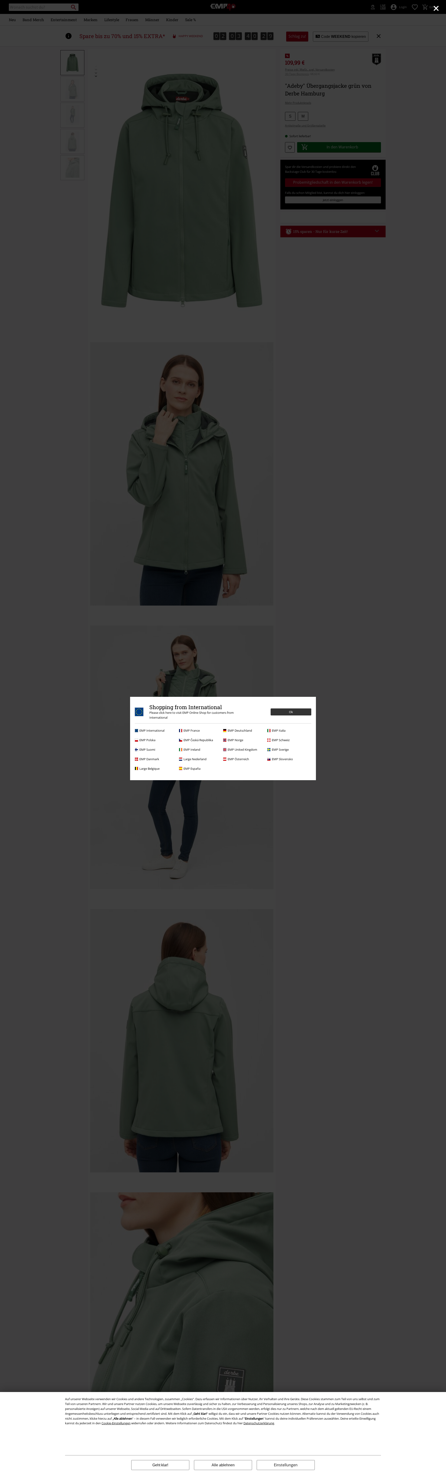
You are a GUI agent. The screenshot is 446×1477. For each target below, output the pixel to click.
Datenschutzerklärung (258, 1423)
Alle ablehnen (223, 1465)
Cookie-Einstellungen (116, 1423)
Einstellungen (286, 1464)
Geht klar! (160, 1465)
